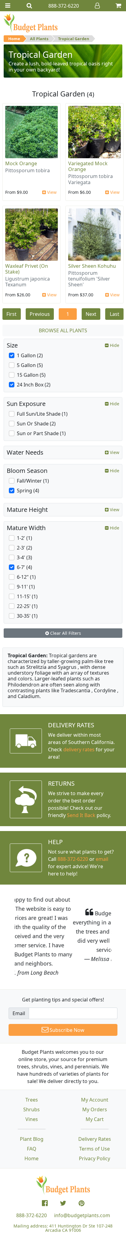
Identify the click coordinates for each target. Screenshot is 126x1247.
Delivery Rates (94, 1111)
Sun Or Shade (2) (36, 423)
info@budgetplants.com (82, 1188)
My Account (94, 1072)
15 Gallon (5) (31, 375)
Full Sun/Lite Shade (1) (42, 413)
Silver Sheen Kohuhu (92, 266)
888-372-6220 (72, 859)
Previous (40, 314)
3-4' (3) (24, 557)
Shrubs (31, 1082)
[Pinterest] (81, 1175)
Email (19, 986)
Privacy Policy (94, 1131)
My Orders (94, 1082)
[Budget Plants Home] (30, 22)
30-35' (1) (27, 616)
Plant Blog (31, 1111)
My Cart (95, 1091)
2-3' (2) (24, 547)
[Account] (97, 6)
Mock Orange (21, 163)
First (11, 314)
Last (114, 314)
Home (14, 38)
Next (91, 314)
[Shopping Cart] (118, 6)
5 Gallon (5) (30, 365)
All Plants (39, 38)
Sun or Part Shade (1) (41, 433)
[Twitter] (63, 1175)
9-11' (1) (26, 586)
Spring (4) (28, 490)
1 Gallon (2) (30, 355)
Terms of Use (94, 1121)
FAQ (31, 1121)
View (51, 192)
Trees (31, 1072)
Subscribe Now (66, 1002)
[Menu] (7, 5)
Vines (31, 1091)
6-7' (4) (24, 567)
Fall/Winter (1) (33, 480)
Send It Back (81, 815)
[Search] (29, 5)
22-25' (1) (27, 606)
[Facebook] (45, 1175)
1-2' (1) (24, 538)
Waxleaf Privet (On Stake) (26, 269)
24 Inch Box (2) (33, 384)
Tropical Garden (73, 38)
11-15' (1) (27, 596)
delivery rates (78, 749)
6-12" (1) (26, 577)
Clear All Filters (65, 633)
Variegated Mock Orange (88, 166)
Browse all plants (63, 330)
